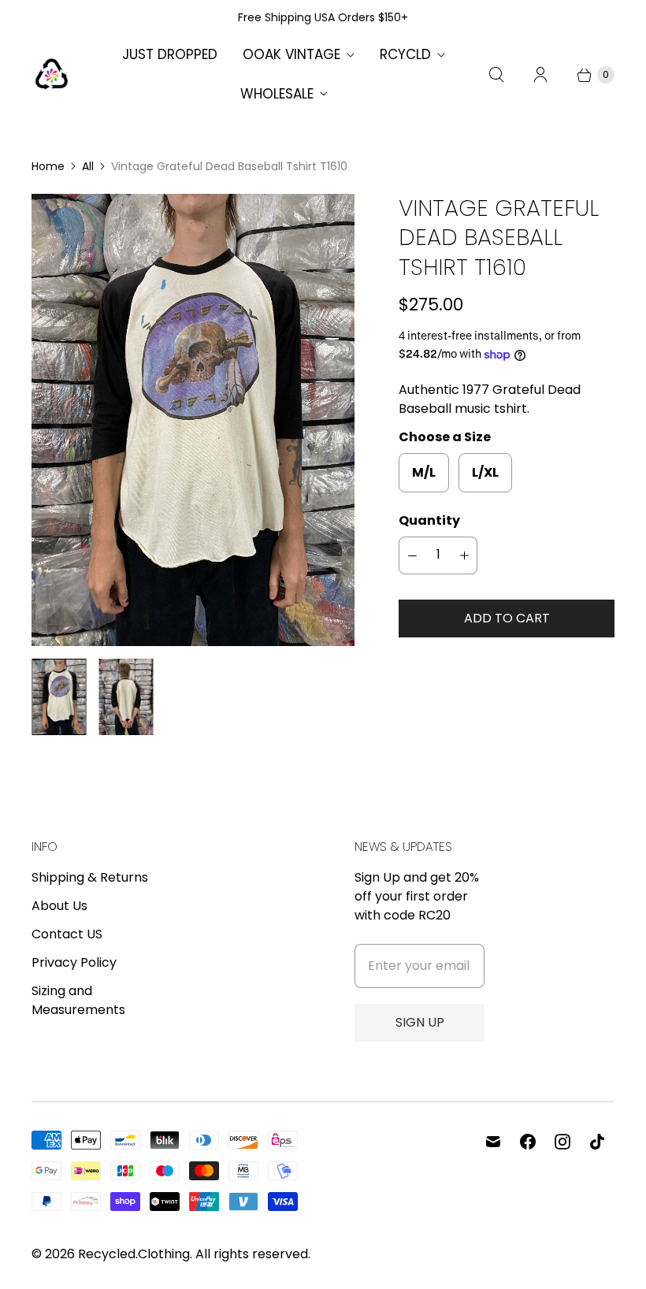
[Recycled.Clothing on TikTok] (597, 1141)
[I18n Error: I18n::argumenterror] (59, 696)
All (88, 166)
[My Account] (540, 75)
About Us (59, 906)
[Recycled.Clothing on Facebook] (527, 1141)
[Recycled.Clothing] (51, 75)
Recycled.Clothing (134, 1254)
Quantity (429, 520)
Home (48, 166)
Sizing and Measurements (78, 1000)
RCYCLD (405, 54)
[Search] (496, 75)
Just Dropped (169, 54)
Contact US (67, 934)
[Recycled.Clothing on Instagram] (562, 1141)
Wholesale (277, 93)
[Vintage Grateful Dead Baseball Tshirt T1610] (193, 420)
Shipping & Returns (90, 877)
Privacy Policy (74, 962)
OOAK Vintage (291, 54)
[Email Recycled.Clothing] (493, 1141)
